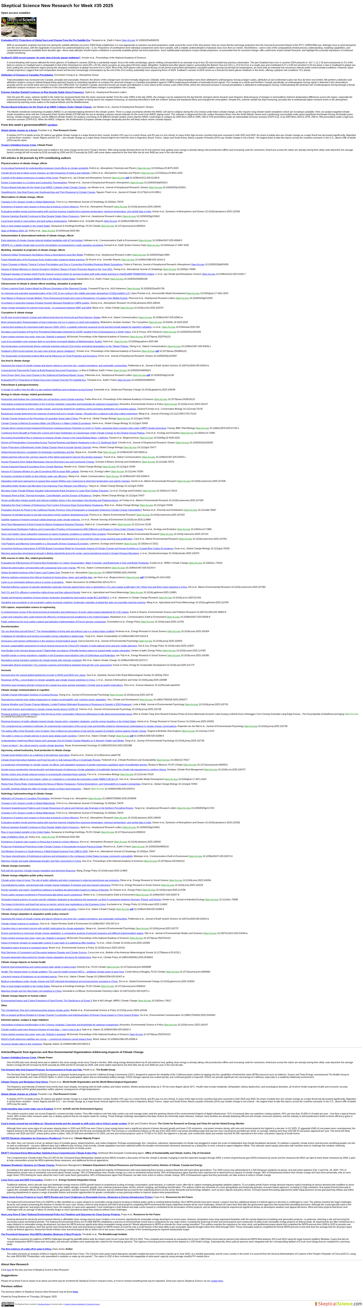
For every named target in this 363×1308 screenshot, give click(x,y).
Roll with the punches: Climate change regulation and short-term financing (38, 870)
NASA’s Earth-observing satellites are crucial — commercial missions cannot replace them (46, 1039)
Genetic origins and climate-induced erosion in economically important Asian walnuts (43, 774)
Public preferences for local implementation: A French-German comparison (53, 622)
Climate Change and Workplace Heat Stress (24, 1082)
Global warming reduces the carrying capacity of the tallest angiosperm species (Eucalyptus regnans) (51, 457)
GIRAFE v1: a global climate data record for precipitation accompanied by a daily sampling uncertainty (52, 245)
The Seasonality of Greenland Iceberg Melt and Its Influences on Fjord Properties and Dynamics (49, 356)
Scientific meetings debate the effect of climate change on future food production (41, 789)
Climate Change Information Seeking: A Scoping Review (29, 695)
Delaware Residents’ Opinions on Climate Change (27, 1165)
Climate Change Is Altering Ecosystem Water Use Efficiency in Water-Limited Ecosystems (46, 423)
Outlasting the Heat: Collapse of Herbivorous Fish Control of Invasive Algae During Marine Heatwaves (52, 505)
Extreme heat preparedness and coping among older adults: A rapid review (38, 967)
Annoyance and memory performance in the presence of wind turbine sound (39, 641)
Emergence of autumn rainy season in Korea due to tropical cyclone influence (40, 206)
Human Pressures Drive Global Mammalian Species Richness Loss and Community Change (47, 462)
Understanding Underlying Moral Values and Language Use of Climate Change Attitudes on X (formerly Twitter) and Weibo (62, 740)
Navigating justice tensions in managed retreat (24, 947)
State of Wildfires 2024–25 (14, 231)
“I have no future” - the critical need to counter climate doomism (32, 745)
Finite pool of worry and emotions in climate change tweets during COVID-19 (39, 709)
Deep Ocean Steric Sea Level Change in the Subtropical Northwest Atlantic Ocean (42, 375)
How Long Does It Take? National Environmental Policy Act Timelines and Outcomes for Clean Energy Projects (60, 1214)
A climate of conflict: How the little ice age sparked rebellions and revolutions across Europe (47, 389)
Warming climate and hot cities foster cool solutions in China (31, 991)
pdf (127, 178)
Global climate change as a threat (19, 130)
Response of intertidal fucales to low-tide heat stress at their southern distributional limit (44, 515)
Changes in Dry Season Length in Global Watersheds (28, 202)
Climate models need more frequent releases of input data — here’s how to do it (41, 1029)
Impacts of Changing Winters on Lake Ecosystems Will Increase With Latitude (40, 471)
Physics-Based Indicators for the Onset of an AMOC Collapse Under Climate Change (46, 107)
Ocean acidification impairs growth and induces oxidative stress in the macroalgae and (59, 500)
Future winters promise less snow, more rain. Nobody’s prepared (33, 336)
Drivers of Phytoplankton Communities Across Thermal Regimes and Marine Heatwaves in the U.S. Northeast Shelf (59, 442)
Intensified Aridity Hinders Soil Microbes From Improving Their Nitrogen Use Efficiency (44, 486)
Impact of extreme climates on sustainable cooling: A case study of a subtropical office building (48, 943)
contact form (217, 1281)
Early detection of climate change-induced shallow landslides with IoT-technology (42, 240)
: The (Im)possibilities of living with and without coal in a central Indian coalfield (57, 631)
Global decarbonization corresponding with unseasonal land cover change (38, 568)
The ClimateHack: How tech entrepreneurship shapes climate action (35, 1010)
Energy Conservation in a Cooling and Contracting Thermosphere (34, 182)
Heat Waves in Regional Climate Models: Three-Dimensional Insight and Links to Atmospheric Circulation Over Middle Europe (64, 298)
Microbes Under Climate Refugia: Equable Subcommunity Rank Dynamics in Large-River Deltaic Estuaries (54, 491)
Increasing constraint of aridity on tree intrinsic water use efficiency (34, 476)
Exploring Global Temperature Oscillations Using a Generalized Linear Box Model (42, 255)
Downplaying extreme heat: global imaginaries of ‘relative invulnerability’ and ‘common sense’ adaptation (53, 699)
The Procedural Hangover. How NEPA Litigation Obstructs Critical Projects (41, 1234)
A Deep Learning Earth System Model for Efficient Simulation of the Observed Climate (44, 288)
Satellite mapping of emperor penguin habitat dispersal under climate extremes (40, 519)
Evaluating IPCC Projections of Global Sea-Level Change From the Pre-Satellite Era (45, 40)
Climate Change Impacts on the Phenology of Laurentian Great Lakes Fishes (39, 418)
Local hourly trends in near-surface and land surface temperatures (34, 221)
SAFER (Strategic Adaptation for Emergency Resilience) (31, 1138)
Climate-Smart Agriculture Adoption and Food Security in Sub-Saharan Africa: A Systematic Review (50, 760)
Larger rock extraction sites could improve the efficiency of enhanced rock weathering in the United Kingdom (55, 617)
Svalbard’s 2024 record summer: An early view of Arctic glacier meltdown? (40, 58)
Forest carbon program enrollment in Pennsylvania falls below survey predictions (41, 895)
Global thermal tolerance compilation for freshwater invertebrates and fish (37, 452)
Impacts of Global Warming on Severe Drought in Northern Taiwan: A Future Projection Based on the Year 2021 (56, 269)
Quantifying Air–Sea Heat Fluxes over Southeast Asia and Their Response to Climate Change (48, 192)
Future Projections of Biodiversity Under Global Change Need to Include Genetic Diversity (46, 447)
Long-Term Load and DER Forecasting (22, 1180)
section (52, 124)
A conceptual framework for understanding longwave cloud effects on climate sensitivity (44, 168)
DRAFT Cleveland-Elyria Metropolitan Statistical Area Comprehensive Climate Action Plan (49, 1153)
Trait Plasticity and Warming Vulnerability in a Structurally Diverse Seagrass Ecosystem (44, 543)
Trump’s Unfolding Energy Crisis (18, 145)
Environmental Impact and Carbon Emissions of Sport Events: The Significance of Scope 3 (46, 1000)
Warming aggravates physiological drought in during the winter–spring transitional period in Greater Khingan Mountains (70, 553)
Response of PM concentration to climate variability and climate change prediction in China (48, 680)
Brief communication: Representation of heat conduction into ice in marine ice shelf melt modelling (50, 322)
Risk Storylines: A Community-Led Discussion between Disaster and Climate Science (44, 952)
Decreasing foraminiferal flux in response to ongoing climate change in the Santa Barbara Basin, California (54, 438)
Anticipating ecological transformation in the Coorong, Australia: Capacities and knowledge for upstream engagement (59, 404)
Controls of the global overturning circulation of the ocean (29, 178)
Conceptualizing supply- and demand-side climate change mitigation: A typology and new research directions (55, 885)
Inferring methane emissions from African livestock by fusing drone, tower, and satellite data (46, 577)
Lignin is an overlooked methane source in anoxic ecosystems (32, 582)
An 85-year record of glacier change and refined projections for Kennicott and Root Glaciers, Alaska (50, 317)
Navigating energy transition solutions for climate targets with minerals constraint (41, 660)
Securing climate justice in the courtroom (21, 1044)
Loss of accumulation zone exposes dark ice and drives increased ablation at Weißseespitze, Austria (51, 341)
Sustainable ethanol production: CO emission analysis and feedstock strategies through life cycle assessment (56, 665)
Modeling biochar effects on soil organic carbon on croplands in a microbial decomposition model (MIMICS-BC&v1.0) (59, 779)
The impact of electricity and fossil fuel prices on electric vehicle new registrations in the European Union (53, 904)
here (9, 1270)
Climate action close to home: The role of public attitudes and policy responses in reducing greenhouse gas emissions (60, 880)
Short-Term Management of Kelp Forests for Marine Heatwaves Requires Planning (42, 524)
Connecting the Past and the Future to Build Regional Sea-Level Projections (39, 370)
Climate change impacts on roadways (20, 923)
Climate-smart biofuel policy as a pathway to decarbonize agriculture (35, 755)
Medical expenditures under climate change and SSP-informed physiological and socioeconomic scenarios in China (59, 981)
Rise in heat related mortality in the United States (25, 226)
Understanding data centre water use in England (27, 1109)
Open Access (128, 40)
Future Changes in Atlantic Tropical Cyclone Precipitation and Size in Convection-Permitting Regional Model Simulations (62, 264)
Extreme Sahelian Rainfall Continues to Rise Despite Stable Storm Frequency (42, 92)
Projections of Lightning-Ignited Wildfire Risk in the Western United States (38, 279)
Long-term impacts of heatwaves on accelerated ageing (29, 976)
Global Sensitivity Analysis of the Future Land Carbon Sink (30, 572)
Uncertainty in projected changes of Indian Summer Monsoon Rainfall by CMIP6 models (45, 303)
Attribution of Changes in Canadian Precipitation (27, 75)
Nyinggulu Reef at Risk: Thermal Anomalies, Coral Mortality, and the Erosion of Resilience (46, 495)
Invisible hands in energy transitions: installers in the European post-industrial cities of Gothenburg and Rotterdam (58, 655)
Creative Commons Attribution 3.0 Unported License (82, 1304)
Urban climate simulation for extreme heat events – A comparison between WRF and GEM (46, 308)
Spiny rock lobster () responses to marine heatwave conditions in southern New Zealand (53, 534)
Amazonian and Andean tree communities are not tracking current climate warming (42, 399)
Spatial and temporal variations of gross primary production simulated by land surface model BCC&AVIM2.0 (55, 597)
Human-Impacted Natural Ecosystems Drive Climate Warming (32, 466)
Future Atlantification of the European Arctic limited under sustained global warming (42, 259)
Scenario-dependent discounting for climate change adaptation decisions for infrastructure (46, 957)
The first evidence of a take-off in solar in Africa (26, 1249)
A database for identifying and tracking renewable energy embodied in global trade (42, 636)
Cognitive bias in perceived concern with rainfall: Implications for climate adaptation (43, 928)
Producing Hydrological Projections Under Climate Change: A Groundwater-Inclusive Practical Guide (51, 846)
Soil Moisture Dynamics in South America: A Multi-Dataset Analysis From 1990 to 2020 (44, 851)
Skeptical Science (44, 1304)
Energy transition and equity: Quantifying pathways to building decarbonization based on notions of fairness (55, 890)
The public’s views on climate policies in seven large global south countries (39, 736)
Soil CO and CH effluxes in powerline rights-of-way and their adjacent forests (40, 592)
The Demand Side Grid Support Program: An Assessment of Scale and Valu (41, 1070)
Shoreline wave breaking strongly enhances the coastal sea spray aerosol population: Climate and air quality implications (62, 685)
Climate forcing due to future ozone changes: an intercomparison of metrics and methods (45, 173)
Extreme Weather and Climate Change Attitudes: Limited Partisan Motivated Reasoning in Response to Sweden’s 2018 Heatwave (66, 704)
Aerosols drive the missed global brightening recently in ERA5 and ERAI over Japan (43, 675)
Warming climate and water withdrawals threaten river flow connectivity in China (41, 861)
